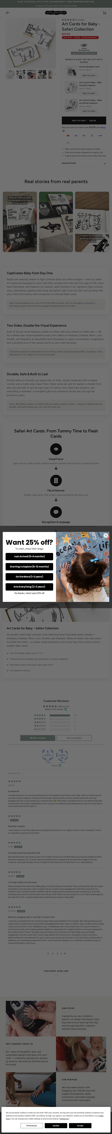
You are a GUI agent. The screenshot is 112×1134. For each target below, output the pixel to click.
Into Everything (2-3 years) (29, 586)
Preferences (31, 1126)
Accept (80, 1126)
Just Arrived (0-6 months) (29, 556)
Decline (56, 1126)
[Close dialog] (105, 535)
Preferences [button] (64, 1119)
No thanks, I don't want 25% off (29, 593)
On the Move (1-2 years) (29, 576)
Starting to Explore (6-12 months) (29, 566)
